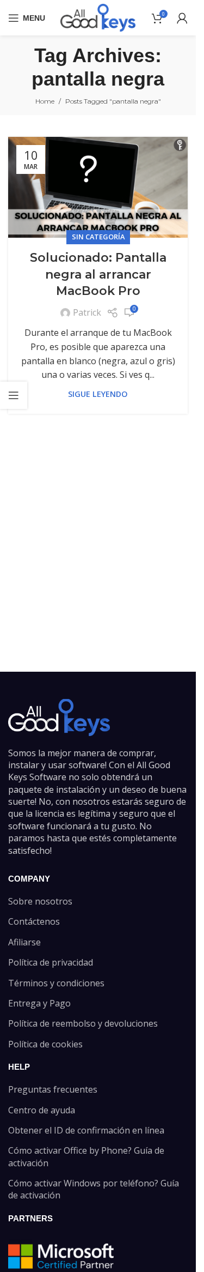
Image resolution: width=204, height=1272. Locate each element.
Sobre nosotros (40, 901)
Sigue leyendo (98, 394)
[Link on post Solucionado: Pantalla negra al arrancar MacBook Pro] (98, 187)
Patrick (87, 312)
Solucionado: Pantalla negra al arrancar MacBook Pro (98, 274)
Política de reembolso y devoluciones (83, 1023)
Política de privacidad (50, 962)
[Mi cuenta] (182, 18)
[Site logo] (97, 17)
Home (44, 101)
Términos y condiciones (56, 983)
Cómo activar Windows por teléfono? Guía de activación (93, 1189)
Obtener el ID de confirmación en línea (86, 1130)
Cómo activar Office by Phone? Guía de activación (86, 1156)
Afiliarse (24, 942)
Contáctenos (34, 921)
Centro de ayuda (41, 1110)
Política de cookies (45, 1044)
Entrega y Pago (39, 1003)
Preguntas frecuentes (52, 1089)
